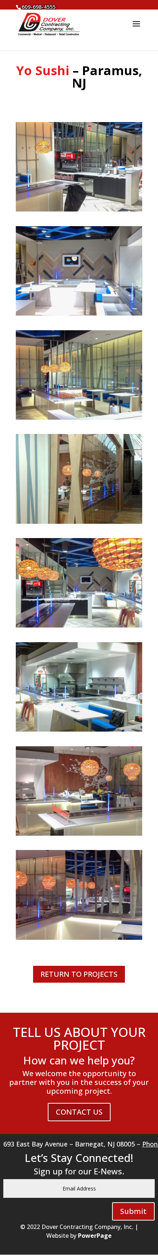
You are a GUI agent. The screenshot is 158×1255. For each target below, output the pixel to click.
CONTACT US (79, 1112)
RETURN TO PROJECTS (79, 974)
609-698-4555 (38, 6)
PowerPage (95, 1236)
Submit (133, 1211)
